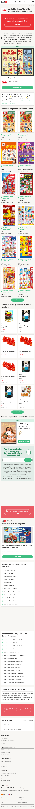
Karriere (3, 743)
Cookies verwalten (22, 802)
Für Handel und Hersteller (7, 740)
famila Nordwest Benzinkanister (13, 673)
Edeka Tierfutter (9, 573)
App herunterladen (6, 778)
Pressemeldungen (5, 780)
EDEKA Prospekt (5, 750)
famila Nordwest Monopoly (12, 652)
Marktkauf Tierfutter (10, 576)
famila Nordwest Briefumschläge (14, 682)
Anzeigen (30, 5)
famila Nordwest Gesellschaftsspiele (15, 646)
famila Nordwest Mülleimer (12, 667)
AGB (2, 802)
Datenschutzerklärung (20, 474)
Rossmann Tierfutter (10, 595)
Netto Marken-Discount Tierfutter (14, 592)
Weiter (28, 460)
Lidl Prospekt (4, 766)
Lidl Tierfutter (8, 582)
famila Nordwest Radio (11, 658)
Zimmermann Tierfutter (11, 604)
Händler (10, 724)
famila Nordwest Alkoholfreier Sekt (14, 676)
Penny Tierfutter (9, 585)
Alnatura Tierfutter (9, 601)
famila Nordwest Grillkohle (12, 670)
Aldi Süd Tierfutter (9, 598)
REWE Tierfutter (9, 579)
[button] (17, 68)
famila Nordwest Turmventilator (13, 661)
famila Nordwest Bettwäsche (12, 643)
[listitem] (9, 126)
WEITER (17, 25)
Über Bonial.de (4, 738)
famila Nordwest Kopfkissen (12, 664)
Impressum (21, 797)
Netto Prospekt (5, 764)
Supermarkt (18, 724)
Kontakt (20, 800)
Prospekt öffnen (17, 87)
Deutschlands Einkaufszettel (8, 773)
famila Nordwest (6, 727)
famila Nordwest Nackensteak (13, 640)
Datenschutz (4, 800)
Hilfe (2, 797)
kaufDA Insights (5, 775)
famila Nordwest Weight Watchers (14, 655)
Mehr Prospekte (17, 300)
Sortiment (15, 727)
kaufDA (4, 724)
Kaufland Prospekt (5, 752)
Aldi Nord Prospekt (6, 761)
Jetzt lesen (17, 556)
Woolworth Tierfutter (10, 589)
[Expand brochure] (17, 62)
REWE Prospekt (5, 754)
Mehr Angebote (17, 412)
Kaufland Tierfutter (9, 570)
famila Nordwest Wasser (11, 649)
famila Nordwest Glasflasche (12, 679)
